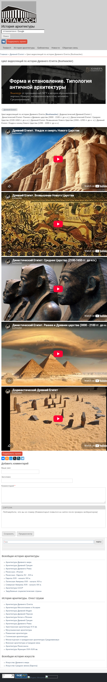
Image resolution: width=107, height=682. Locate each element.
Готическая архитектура (17, 636)
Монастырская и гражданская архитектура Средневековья (32, 640)
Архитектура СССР (14, 588)
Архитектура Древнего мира (18, 562)
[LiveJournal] (18, 458)
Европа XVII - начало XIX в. (18, 578)
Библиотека (43, 48)
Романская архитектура (16, 633)
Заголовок (6, 477)
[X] (14, 458)
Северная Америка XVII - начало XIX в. (24, 585)
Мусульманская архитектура (19, 630)
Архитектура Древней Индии (19, 611)
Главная (4, 54)
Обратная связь (70, 48)
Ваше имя (6, 468)
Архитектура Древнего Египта (19, 604)
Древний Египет (17, 54)
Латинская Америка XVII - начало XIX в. (24, 581)
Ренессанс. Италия (14, 572)
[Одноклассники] (7, 458)
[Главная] (18, 12)
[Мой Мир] (11, 458)
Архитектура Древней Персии (19, 614)
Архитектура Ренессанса (17, 646)
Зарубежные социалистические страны (24, 591)
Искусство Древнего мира (17, 662)
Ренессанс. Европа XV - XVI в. (19, 575)
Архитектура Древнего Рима (18, 568)
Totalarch (7, 48)
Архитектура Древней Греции (19, 565)
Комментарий (8, 486)
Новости (56, 48)
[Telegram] (22, 458)
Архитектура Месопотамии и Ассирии (23, 607)
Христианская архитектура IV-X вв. (21, 627)
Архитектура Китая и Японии (19, 617)
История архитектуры (18, 26)
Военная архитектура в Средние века (23, 643)
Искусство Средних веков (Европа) (21, 666)
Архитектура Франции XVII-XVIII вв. (22, 649)
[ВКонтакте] (3, 458)
